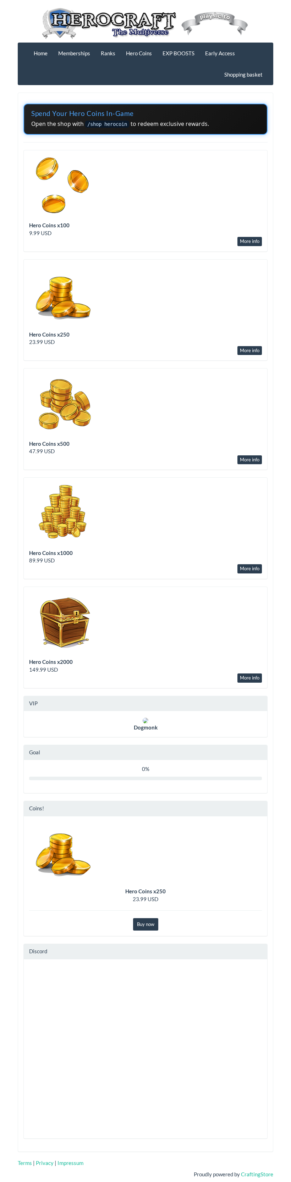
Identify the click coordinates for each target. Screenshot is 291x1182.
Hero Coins (139, 53)
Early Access (220, 53)
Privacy (45, 1163)
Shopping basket (243, 74)
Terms (25, 1163)
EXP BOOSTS (178, 53)
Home (41, 53)
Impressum (70, 1163)
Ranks (108, 53)
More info (249, 241)
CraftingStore (257, 1174)
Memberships (74, 53)
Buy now (145, 924)
